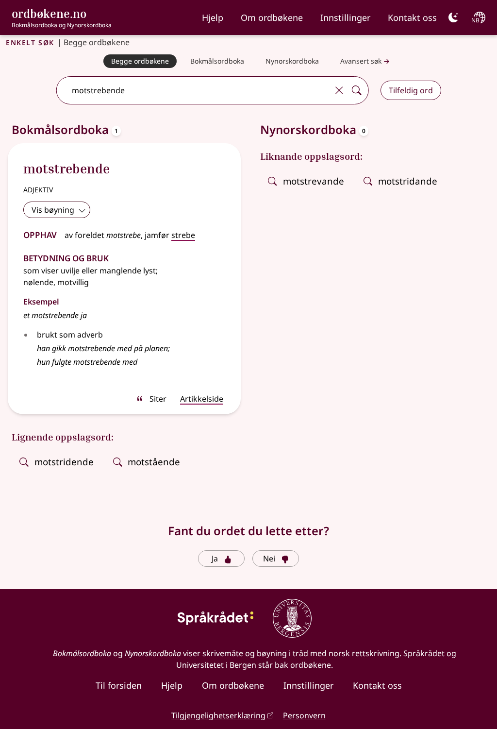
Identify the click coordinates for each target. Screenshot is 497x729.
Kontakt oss (412, 17)
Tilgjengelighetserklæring (218, 715)
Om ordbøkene (272, 17)
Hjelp (212, 17)
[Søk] (356, 90)
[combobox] (193, 90)
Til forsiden (119, 685)
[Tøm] (339, 90)
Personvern (304, 715)
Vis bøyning (53, 209)
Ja (215, 558)
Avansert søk (360, 61)
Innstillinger (345, 17)
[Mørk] (453, 17)
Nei (269, 558)
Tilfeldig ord (411, 90)
